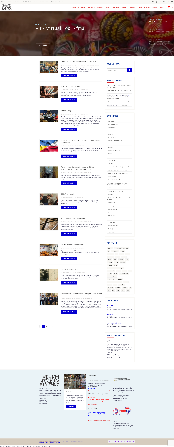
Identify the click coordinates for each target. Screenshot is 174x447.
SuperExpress (112, 202)
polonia (126, 282)
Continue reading (69, 75)
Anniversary (80, 146)
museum (110, 262)
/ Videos (139, 7)
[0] (167, 7)
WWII (128, 290)
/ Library (107, 7)
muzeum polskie (112, 265)
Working (96, 65)
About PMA (75, 7)
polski (109, 284)
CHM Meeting (66, 111)
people (119, 270)
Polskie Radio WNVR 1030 (115, 191)
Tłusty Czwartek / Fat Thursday (72, 245)
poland (110, 273)
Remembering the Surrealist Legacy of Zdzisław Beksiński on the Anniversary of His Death (78, 168)
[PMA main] (6, 7)
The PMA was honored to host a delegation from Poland (81, 293)
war (113, 290)
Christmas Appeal (113, 144)
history (124, 256)
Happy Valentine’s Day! (69, 269)
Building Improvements (88, 7)
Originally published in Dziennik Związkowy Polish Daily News (117, 183)
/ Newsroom (146, 7)
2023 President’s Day (68, 194)
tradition (125, 287)
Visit (87, 89)
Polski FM (111, 188)
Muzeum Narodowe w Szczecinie (118, 173)
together (117, 287)
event (121, 254)
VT (109, 219)
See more (71, 406)
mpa (127, 259)
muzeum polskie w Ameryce (115, 268)
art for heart (111, 127)
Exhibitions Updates (114, 150)
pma (130, 270)
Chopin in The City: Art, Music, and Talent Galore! (79, 62)
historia (117, 256)
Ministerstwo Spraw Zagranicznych (73, 298)
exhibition (110, 256)
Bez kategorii (112, 137)
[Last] (52, 326)
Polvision (110, 194)
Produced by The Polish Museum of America (118, 198)
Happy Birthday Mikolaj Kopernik (73, 218)
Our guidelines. (92, 404)
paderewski (111, 270)
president (121, 284)
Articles (110, 131)
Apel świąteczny (113, 124)
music (116, 262)
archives (125, 248)
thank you (110, 287)
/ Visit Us (123, 7)
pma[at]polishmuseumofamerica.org (99, 390)
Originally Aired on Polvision (116, 180)
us (130, 287)
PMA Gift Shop (71, 391)
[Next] (49, 326)
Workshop (111, 232)
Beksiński (110, 134)
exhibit (127, 254)
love (115, 259)
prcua (115, 284)
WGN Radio (111, 222)
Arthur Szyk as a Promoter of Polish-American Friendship (118, 97)
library (109, 259)
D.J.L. (52, 441)
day (117, 254)
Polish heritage (124, 273)
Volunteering (89, 65)
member (120, 259)
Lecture (110, 163)
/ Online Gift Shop (158, 7)
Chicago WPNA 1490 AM (115, 140)
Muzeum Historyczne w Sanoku (117, 170)
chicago (123, 251)
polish (115, 273)
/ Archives (116, 7)
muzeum (122, 262)
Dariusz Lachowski (113, 102)
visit (109, 290)
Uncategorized (112, 209)
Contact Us (126, 102)
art (108, 251)
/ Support (131, 7)
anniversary (118, 248)
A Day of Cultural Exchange (70, 86)
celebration (115, 251)
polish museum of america (115, 279)
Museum (99, 7)
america (110, 248)
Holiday (110, 157)
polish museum (112, 276)
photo (124, 270)
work (123, 290)
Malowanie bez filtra (114, 90)
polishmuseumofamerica (114, 282)
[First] (41, 326)
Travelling (111, 206)
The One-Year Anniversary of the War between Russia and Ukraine (80, 141)
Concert (110, 147)
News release (81, 65)
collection (110, 254)
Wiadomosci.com (113, 225)
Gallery (110, 153)
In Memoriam (112, 160)
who (118, 290)
